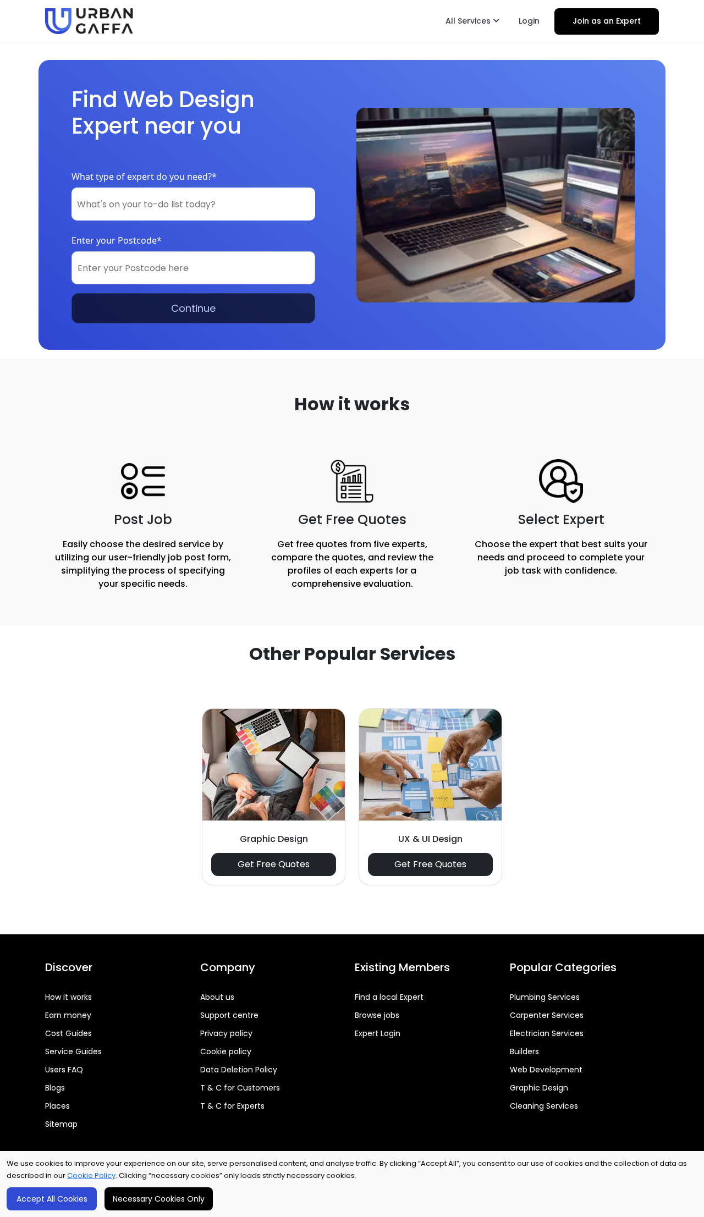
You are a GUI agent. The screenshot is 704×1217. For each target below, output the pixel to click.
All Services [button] (469, 20)
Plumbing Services (545, 997)
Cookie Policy (91, 1175)
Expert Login (377, 1033)
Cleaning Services (544, 1105)
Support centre (229, 1015)
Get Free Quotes (274, 864)
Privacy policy (226, 1033)
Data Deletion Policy (238, 1069)
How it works (68, 997)
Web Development (546, 1069)
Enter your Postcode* (117, 240)
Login (529, 20)
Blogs (55, 1087)
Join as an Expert (607, 20)
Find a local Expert (389, 997)
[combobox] (193, 204)
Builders (524, 1051)
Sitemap (61, 1124)
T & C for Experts (232, 1105)
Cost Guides (68, 1033)
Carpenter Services (547, 1015)
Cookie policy (225, 1051)
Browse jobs (377, 1015)
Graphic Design (539, 1087)
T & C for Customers (240, 1087)
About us (217, 997)
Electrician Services (547, 1033)
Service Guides (73, 1051)
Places (57, 1105)
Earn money (68, 1015)
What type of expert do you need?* (144, 176)
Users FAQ (64, 1069)
